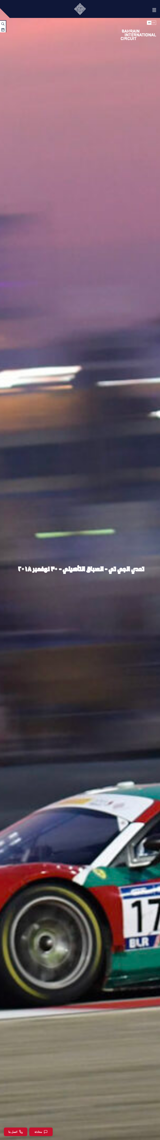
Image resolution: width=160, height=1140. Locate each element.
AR (149, 23)
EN (153, 23)
